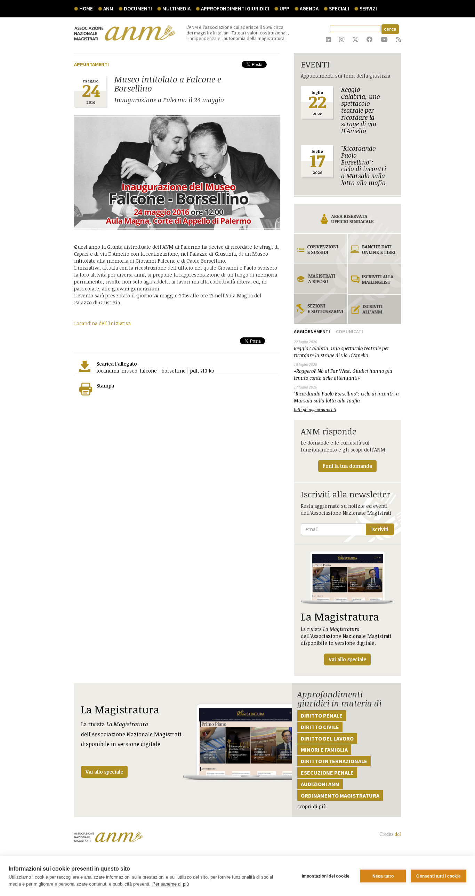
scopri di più (312, 806)
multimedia (176, 8)
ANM (108, 8)
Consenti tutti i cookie (438, 876)
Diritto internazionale (334, 761)
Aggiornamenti (312, 331)
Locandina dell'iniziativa (102, 323)
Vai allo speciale (104, 771)
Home (86, 8)
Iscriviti (379, 529)
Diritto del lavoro (327, 738)
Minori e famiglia (324, 749)
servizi (368, 8)
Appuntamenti (91, 64)
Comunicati (349, 331)
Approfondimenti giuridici (235, 8)
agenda (309, 8)
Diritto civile (320, 726)
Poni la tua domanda (347, 466)
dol (398, 834)
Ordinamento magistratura (340, 795)
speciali (339, 8)
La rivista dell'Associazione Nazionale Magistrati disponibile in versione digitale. (346, 636)
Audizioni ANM (320, 784)
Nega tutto (383, 876)
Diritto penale (322, 715)
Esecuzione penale (327, 772)
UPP (284, 8)
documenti (138, 8)
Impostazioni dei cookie (326, 876)
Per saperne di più (170, 884)
